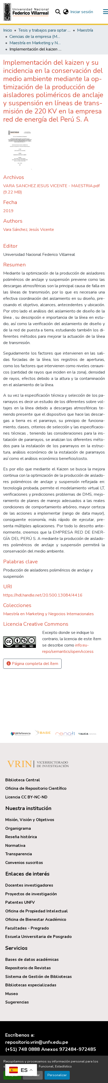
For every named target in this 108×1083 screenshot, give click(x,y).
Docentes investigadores (29, 885)
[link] (54, 189)
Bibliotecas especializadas (30, 985)
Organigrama (18, 828)
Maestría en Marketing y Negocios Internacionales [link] (35, 43)
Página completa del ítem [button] (34, 664)
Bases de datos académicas (32, 959)
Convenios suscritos (24, 862)
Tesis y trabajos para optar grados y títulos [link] (44, 30)
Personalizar (57, 1075)
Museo (11, 993)
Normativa (15, 845)
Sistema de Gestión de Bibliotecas (38, 976)
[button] (26, 12)
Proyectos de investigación (31, 894)
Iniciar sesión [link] (81, 12)
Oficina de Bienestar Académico (35, 919)
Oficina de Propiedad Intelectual (36, 911)
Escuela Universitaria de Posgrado (38, 936)
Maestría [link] (85, 30)
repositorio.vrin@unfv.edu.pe (36, 1042)
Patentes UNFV (20, 902)
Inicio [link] (7, 30)
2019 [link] (8, 211)
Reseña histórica (21, 836)
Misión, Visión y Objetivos (29, 819)
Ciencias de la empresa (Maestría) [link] (35, 36)
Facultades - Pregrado (27, 928)
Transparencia (18, 854)
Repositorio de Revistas (28, 968)
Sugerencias (17, 1002)
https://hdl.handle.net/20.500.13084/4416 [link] (43, 595)
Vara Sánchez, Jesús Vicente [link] (28, 229)
